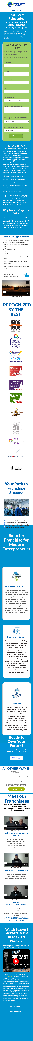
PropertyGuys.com (13, 876)
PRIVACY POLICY (8, 976)
